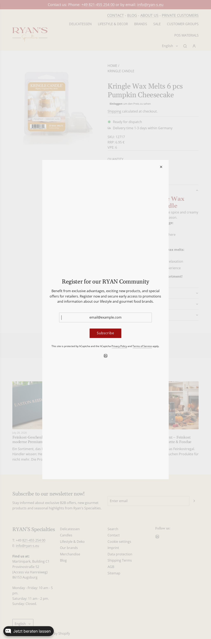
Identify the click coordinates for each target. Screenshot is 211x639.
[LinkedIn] (105, 355)
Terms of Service (142, 346)
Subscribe (105, 333)
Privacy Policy (119, 346)
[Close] (161, 166)
